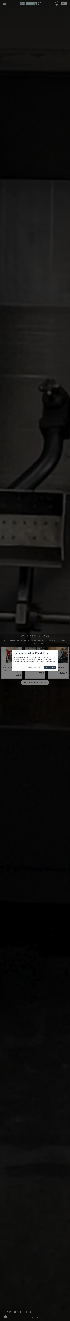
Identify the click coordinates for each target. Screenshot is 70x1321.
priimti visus (50, 668)
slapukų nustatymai (35, 668)
